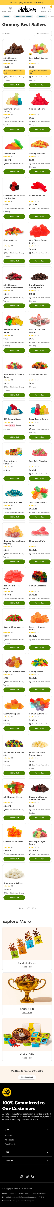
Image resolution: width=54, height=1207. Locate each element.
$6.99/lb (33, 508)
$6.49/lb (33, 249)
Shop (4, 11)
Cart (50, 9)
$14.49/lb (7, 889)
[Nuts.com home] (27, 9)
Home (6, 16)
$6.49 (31, 383)
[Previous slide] (3, 2)
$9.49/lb (33, 550)
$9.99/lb (7, 850)
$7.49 (5, 204)
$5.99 (6, 118)
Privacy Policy (24, 1193)
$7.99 (5, 678)
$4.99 (6, 636)
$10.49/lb (33, 850)
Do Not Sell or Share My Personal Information (19, 1197)
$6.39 (31, 67)
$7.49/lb (7, 508)
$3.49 (5, 425)
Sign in (10, 11)
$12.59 (6, 67)
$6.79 (31, 338)
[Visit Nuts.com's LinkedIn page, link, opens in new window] (33, 1176)
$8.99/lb (7, 160)
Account (8, 1136)
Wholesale (9, 1140)
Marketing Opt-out (9, 1193)
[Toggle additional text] (43, 2)
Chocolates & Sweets (23, 16)
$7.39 (5, 338)
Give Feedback (27, 1077)
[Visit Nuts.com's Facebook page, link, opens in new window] (21, 1176)
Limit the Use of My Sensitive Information (18, 1201)
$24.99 (6, 470)
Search (43, 11)
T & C (41, 1197)
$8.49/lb (33, 470)
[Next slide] (50, 2)
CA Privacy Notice (39, 1193)
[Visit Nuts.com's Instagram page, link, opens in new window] (27, 1176)
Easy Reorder (11, 1144)
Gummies (42, 16)
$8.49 (6, 294)
